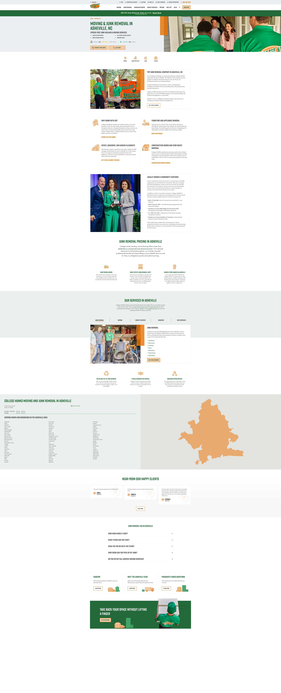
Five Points (51, 422)
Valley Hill (95, 451)
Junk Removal (127, 7)
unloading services (152, 308)
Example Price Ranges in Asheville (174, 272)
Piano (150, 348)
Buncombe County (9, 442)
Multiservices (181, 320)
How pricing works (106, 272)
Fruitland (51, 428)
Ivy (49, 442)
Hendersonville (52, 438)
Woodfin (95, 457)
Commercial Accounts (132, 2)
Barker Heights (8, 430)
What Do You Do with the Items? (121, 546)
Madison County (53, 454)
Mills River (51, 462)
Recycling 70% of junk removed (106, 379)
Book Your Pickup (157, 133)
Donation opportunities (174, 379)
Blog (175, 7)
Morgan (95, 423)
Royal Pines (96, 438)
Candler (6, 444)
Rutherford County (98, 439)
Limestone (51, 452)
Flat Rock (51, 423)
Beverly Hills (7, 436)
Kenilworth (51, 444)
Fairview (6, 462)
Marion (50, 457)
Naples (94, 426)
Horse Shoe (51, 441)
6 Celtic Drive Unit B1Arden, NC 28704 (9, 406)
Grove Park (51, 434)
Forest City (51, 426)
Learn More (98, 588)
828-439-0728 (187, 2)
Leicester (51, 451)
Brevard (6, 441)
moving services (154, 307)
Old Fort (95, 431)
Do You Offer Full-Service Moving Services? (126, 559)
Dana (5, 451)
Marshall (51, 460)
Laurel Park (51, 449)
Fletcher (51, 425)
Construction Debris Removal (161, 163)
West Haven (96, 455)
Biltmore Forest (8, 438)
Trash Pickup (151, 353)
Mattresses (151, 350)
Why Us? (169, 7)
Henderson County (53, 436)
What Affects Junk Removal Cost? (140, 272)
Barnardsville (7, 431)
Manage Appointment (174, 2)
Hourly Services (152, 7)
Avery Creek (7, 426)
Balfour (6, 428)
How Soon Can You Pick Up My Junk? (122, 552)
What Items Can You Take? (118, 539)
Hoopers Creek (52, 439)
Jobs (122, 2)
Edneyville (6, 455)
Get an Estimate (105, 620)
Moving (119, 7)
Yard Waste (151, 355)
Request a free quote (100, 48)
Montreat (95, 422)
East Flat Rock (8, 454)
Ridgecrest (95, 436)
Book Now (186, 7)
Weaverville (95, 454)
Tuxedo (95, 449)
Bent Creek (7, 434)
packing (142, 308)
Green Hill (51, 433)
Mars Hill (51, 459)
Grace (50, 431)
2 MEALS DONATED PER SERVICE (140, 379)
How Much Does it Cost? (118, 533)
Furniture (151, 345)
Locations (143, 2)
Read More (140, 509)
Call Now (118, 48)
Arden (5, 423)
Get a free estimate (154, 105)
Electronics (151, 343)
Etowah (6, 460)
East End (6, 452)
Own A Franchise (161, 2)
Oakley (94, 430)
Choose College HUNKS (108, 137)
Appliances (151, 340)
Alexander (6, 422)
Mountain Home (97, 425)
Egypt (5, 457)
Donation (161, 320)
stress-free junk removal (140, 307)
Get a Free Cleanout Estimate (110, 160)
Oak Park (95, 428)
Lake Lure (51, 447)
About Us (151, 2)
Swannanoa (96, 446)
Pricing (162, 7)
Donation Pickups (139, 7)
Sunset (94, 444)
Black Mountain (8, 439)
